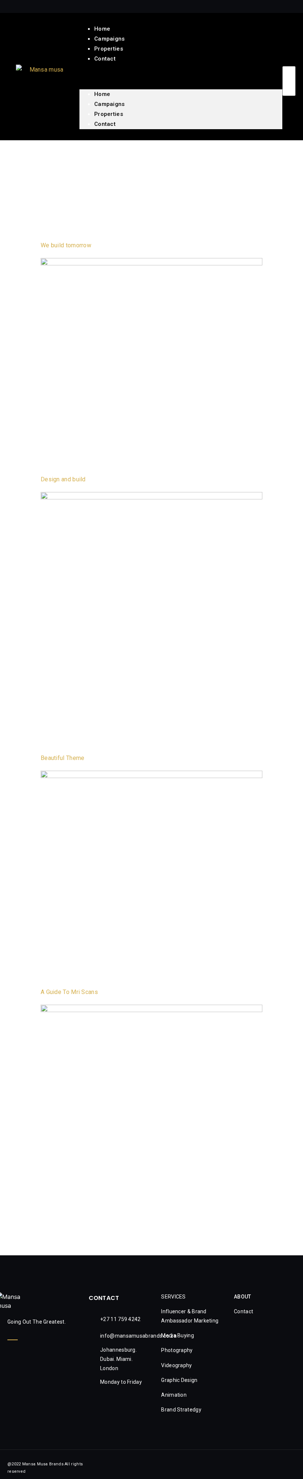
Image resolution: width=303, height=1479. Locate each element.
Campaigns (109, 104)
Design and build (63, 479)
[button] (180, 68)
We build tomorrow (66, 245)
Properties (108, 114)
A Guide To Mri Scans (69, 991)
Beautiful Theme (63, 757)
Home (102, 94)
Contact (105, 58)
